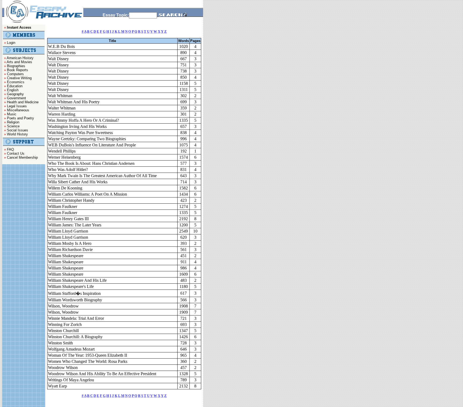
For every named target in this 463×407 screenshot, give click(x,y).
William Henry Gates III (68, 218)
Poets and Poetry (20, 118)
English (12, 90)
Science (13, 126)
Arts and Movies (19, 62)
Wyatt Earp (57, 386)
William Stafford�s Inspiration (74, 293)
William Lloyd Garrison (68, 231)
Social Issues (17, 130)
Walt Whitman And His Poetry (74, 102)
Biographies (16, 66)
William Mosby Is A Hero (69, 243)
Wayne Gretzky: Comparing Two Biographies (87, 138)
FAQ (10, 149)
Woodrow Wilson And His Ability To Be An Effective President (102, 373)
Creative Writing (19, 78)
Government (16, 98)
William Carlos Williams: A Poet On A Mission (87, 194)
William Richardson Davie (70, 249)
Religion (13, 122)
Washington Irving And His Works (77, 126)
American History (20, 58)
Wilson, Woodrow (63, 306)
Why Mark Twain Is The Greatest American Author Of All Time (102, 175)
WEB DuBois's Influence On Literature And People (92, 145)
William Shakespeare (65, 255)
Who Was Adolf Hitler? (68, 169)
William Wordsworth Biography (75, 300)
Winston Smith (60, 343)
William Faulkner (62, 206)
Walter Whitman (62, 108)
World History (17, 134)
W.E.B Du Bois (61, 46)
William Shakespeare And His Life (77, 280)
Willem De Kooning (65, 188)
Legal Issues (17, 106)
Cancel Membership (22, 157)
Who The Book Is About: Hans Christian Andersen (91, 163)
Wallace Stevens (62, 52)
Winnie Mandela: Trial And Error (76, 318)
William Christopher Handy (71, 200)
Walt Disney (58, 58)
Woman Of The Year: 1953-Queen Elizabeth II (87, 355)
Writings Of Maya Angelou (71, 380)
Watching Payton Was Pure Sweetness (80, 132)
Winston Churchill (63, 330)
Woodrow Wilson (63, 367)
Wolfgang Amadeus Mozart (71, 349)
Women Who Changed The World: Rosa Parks (87, 361)
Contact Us (15, 153)
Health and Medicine (23, 102)
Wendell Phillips (62, 151)
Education (15, 86)
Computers (15, 74)
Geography (15, 94)
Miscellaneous (18, 110)
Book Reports (17, 70)
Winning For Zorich (65, 324)
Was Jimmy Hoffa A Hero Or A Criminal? (83, 120)
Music (11, 114)
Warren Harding (61, 114)
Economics (15, 82)
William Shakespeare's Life (71, 286)
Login (11, 43)
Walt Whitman (60, 95)
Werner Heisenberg (64, 157)
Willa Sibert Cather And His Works (77, 182)
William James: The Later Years (74, 225)
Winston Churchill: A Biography (75, 336)
